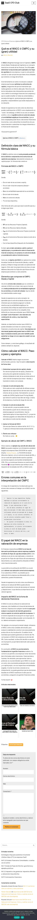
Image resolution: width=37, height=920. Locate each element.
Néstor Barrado (8, 55)
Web (4, 784)
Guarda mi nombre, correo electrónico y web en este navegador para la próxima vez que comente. (18, 820)
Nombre (5, 768)
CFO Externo (4, 41)
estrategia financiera (16, 744)
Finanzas (12, 41)
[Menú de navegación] (34, 2)
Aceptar (17, 917)
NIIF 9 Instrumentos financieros (11, 877)
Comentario (7, 791)
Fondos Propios (11, 453)
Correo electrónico (9, 776)
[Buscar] (34, 845)
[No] (35, 914)
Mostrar (22, 138)
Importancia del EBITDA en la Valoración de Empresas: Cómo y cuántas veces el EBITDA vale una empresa (17, 894)
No (22, 917)
